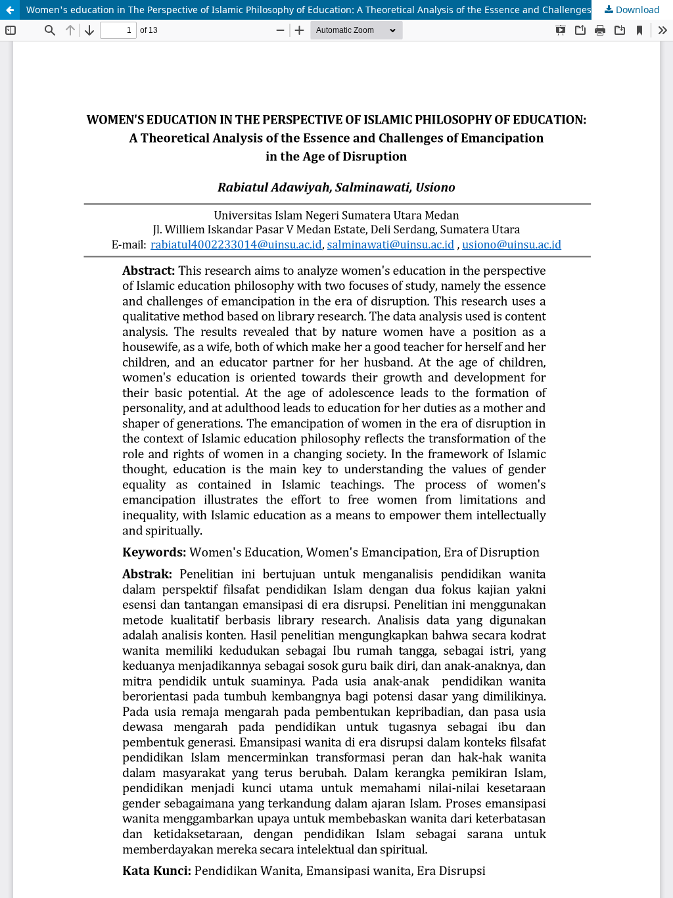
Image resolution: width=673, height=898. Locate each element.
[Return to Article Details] (10, 10)
